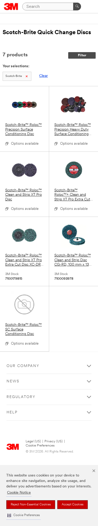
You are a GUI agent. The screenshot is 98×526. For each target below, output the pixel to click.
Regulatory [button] (21, 397)
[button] (23, 515)
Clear (43, 76)
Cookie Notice (19, 493)
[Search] (77, 6)
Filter (82, 55)
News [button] (13, 381)
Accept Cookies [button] (72, 504)
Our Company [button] (23, 366)
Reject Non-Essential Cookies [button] (31, 504)
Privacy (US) (53, 441)
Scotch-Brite (13, 76)
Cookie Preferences (40, 445)
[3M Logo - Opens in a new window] (11, 6)
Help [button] (12, 412)
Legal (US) (33, 441)
